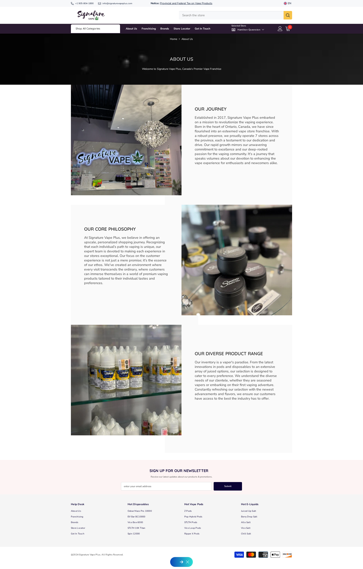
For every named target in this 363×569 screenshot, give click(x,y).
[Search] (235, 15)
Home (173, 39)
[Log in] (280, 28)
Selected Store (238, 25)
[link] (126, 140)
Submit (227, 486)
